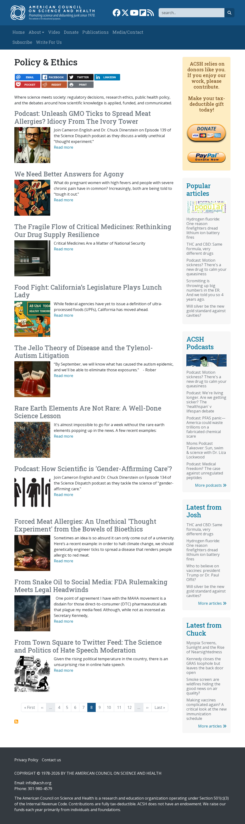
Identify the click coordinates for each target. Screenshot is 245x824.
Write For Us (49, 42)
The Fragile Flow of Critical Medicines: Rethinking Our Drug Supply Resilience (92, 230)
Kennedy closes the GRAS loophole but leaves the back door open (204, 665)
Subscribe (22, 42)
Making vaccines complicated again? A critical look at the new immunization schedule (206, 709)
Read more (63, 147)
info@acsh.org (38, 782)
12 (131, 707)
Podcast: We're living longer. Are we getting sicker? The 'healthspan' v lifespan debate (206, 402)
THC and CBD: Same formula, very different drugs (204, 249)
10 (110, 707)
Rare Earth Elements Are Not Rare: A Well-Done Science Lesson (87, 412)
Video (54, 32)
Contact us (51, 759)
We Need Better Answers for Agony (69, 174)
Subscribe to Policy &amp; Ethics (16, 721)
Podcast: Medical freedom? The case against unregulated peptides (204, 470)
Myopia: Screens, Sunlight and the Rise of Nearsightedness (205, 647)
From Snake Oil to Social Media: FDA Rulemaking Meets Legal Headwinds (90, 586)
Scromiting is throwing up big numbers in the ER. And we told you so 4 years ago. (204, 290)
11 (120, 707)
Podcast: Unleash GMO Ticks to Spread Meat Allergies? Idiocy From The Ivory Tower (82, 117)
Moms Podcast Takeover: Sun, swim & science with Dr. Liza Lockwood (206, 450)
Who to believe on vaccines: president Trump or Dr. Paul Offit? (203, 572)
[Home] (55, 12)
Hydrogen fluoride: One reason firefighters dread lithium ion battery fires (203, 228)
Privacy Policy (26, 759)
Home (18, 32)
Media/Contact (127, 32)
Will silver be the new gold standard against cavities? (206, 311)
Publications (95, 32)
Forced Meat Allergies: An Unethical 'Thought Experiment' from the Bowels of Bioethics (85, 525)
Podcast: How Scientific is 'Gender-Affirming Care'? (93, 468)
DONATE (206, 128)
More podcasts (209, 485)
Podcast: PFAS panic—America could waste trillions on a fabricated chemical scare (205, 427)
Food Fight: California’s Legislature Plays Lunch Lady (88, 291)
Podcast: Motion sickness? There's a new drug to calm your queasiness (206, 267)
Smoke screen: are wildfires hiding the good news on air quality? (203, 686)
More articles (210, 603)
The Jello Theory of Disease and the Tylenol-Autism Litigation (83, 352)
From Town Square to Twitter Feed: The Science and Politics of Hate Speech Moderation (88, 646)
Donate (71, 32)
